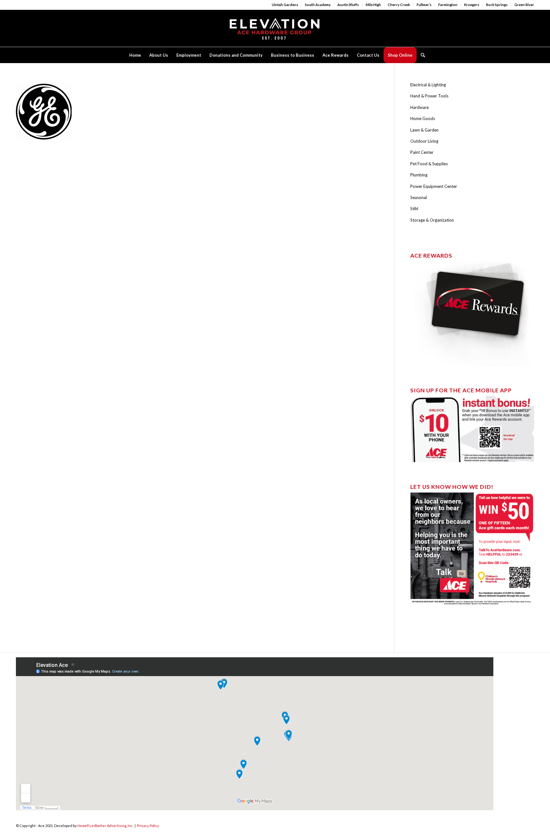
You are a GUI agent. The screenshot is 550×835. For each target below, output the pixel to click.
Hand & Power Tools (429, 95)
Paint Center (422, 152)
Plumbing (418, 174)
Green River (524, 5)
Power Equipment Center (433, 186)
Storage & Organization (432, 220)
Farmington (447, 5)
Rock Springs (497, 5)
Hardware (419, 107)
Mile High (373, 5)
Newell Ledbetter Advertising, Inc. (105, 826)
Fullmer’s (424, 5)
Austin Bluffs (348, 5)
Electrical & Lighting (428, 84)
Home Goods (422, 118)
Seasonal (418, 197)
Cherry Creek (399, 5)
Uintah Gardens (285, 5)
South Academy (318, 5)
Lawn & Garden (424, 129)
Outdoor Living (424, 141)
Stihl (414, 208)
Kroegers (471, 5)
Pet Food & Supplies (429, 163)
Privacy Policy (148, 826)
